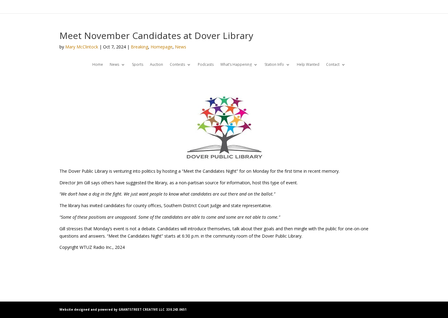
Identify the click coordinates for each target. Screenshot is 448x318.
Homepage (161, 47)
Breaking (139, 47)
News (180, 47)
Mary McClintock (81, 47)
